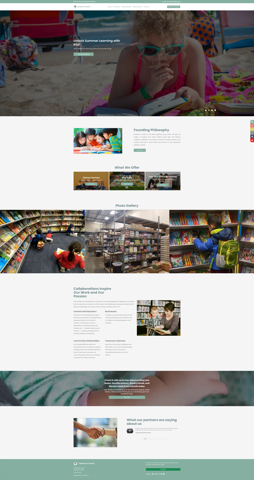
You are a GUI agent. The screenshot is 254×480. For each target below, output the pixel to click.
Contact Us (146, 7)
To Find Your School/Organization (171, 1)
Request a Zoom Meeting (173, 6)
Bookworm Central (83, 7)
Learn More (140, 150)
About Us (110, 7)
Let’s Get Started (83, 54)
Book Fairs (117, 7)
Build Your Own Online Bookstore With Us (84, 1)
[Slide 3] (212, 110)
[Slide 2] (209, 110)
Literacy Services (137, 7)
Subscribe (127, 397)
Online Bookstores (126, 7)
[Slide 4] (215, 110)
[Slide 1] (206, 110)
